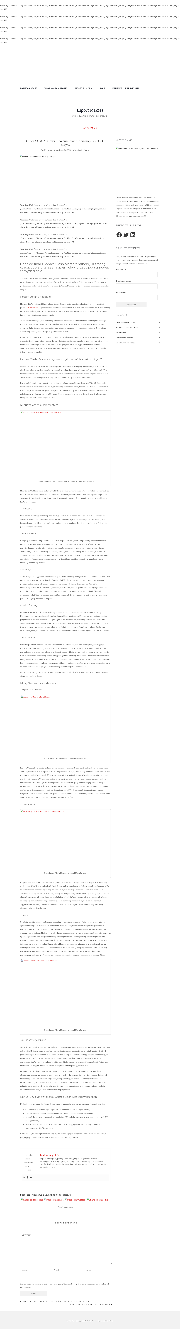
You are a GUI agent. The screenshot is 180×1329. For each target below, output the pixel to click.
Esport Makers (90, 110)
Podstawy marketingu (125, 343)
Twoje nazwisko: (123, 281)
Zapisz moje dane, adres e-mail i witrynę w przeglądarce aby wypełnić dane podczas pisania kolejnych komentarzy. (64, 1286)
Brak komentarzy (65, 1207)
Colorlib (88, 1321)
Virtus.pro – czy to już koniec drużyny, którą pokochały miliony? (56, 1301)
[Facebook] (27, 1177)
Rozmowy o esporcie (125, 337)
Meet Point (33, 307)
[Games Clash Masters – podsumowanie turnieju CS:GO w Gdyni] (65, 176)
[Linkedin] (24, 1177)
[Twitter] (31, 1177)
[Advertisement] (90, 63)
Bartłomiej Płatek (81, 150)
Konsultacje (132, 88)
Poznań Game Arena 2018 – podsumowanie (88, 1305)
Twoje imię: (121, 269)
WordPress (109, 1321)
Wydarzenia (90, 128)
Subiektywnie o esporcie (127, 327)
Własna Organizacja (55, 88)
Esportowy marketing (125, 322)
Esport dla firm (83, 88)
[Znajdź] (158, 97)
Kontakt (117, 88)
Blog (102, 88)
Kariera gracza (28, 88)
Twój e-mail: (122, 292)
